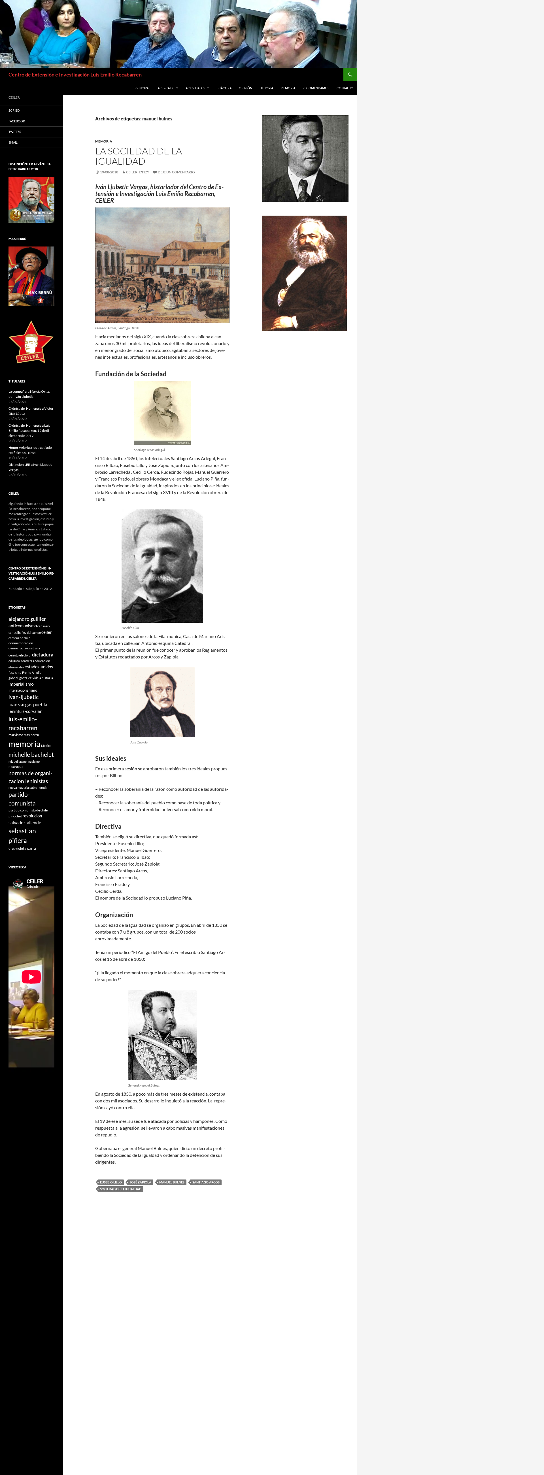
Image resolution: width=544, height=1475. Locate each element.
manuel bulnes (171, 1182)
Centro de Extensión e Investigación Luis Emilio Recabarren (75, 74)
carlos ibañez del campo (24, 632)
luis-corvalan (30, 711)
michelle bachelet (31, 754)
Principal (142, 88)
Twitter (14, 131)
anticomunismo (22, 625)
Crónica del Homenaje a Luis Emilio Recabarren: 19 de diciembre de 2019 (29, 430)
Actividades (195, 88)
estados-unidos (39, 666)
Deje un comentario (176, 172)
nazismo (34, 761)
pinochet (15, 816)
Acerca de (166, 88)
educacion (42, 661)
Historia (266, 88)
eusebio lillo (111, 1182)
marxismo (15, 735)
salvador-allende (24, 822)
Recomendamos (316, 88)
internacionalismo (22, 690)
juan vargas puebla (27, 704)
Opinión (245, 88)
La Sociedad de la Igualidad (138, 156)
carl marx (43, 626)
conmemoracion (20, 643)
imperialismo (21, 684)
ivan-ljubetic (23, 697)
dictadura (42, 655)
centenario (15, 638)
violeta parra (25, 848)
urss (11, 848)
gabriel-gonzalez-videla (24, 678)
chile (27, 638)
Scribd (14, 110)
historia (47, 678)
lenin (13, 711)
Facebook (16, 121)
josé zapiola (140, 1182)
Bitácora (223, 88)
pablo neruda (38, 787)
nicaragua (15, 766)
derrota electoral (19, 655)
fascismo (15, 672)
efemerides (16, 667)
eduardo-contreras (21, 661)
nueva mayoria (18, 787)
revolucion (32, 815)
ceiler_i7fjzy (137, 172)
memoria (24, 744)
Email (13, 142)
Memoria (287, 88)
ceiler (46, 632)
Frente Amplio (31, 672)
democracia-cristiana (24, 648)
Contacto (345, 88)
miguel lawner (18, 761)
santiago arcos (206, 1182)
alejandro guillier (27, 619)
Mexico (46, 745)
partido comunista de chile (28, 810)
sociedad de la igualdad (120, 1189)
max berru (31, 735)
